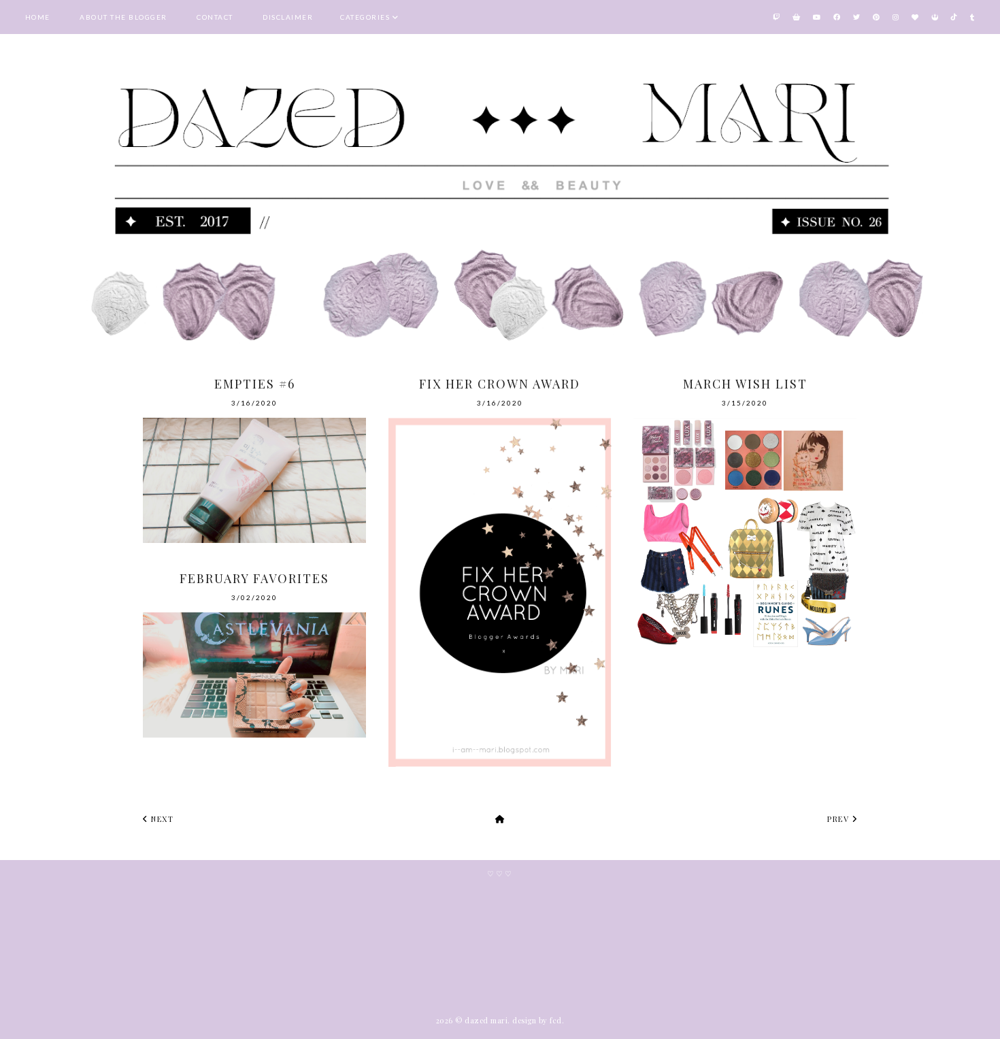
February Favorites (254, 578)
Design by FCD (537, 1020)
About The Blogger (123, 17)
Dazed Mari (486, 1020)
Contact (215, 17)
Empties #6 (254, 384)
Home (37, 17)
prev (839, 819)
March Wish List (745, 384)
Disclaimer (288, 17)
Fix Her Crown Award (499, 384)
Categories (365, 17)
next (160, 819)
